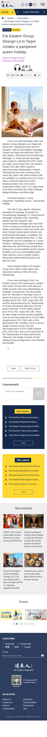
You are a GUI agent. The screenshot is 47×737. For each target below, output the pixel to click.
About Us (7, 699)
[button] (14, 624)
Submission (28, 705)
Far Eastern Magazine (23, 670)
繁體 (7, 647)
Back (14, 368)
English (27, 647)
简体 (17, 647)
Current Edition (30, 702)
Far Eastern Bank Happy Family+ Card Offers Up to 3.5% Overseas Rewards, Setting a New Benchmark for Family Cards (25, 480)
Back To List (30, 368)
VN (34, 5)
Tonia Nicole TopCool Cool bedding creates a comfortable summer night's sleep (25, 435)
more (23, 443)
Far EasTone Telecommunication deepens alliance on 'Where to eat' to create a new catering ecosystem (25, 417)
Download (27, 699)
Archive (6, 705)
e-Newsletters (9, 709)
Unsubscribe (25, 644)
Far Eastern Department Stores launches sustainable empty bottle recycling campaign (24, 422)
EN (30, 5)
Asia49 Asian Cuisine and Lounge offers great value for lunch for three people (33, 575)
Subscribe (9, 644)
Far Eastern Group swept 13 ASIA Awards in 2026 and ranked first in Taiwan (24, 426)
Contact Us (7, 702)
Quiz (25, 709)
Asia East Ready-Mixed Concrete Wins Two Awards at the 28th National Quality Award (23, 471)
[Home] (2, 18)
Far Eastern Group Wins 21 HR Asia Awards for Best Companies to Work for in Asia (25, 466)
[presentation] (18, 12)
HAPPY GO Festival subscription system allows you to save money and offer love (12, 536)
